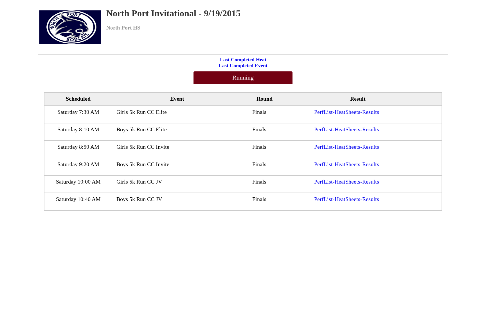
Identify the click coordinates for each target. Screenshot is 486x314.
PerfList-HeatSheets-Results (346, 112)
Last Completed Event (243, 65)
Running (243, 77)
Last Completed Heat (243, 59)
